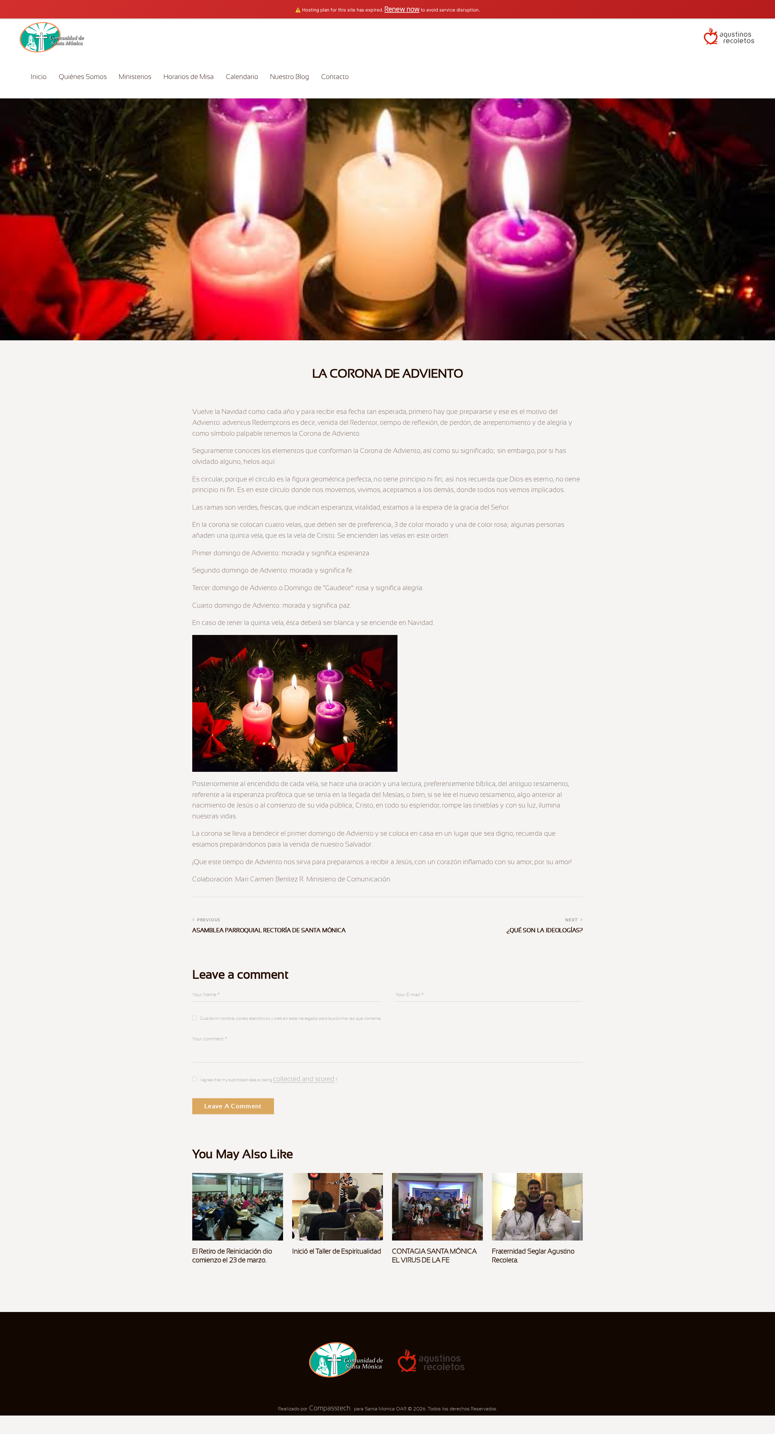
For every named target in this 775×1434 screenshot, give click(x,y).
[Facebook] (368, 76)
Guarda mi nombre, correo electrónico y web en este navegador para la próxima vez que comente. (290, 1018)
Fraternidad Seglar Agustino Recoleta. (533, 1255)
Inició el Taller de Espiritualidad (336, 1251)
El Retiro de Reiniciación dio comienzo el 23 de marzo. (232, 1255)
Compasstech (329, 1408)
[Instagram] (377, 76)
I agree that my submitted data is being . (269, 1079)
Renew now (402, 9)
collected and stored (303, 1079)
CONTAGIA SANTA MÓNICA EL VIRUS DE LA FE (434, 1255)
